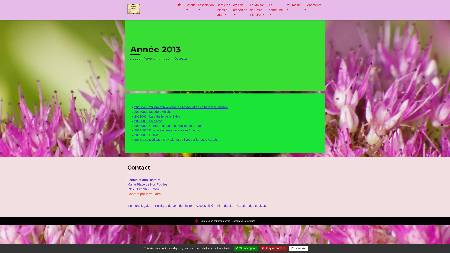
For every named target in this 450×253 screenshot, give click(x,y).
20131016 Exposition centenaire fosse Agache (164, 130)
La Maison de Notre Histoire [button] (257, 10)
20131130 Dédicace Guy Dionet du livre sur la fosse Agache (174, 140)
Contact (138, 167)
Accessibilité (204, 205)
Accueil (136, 58)
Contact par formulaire (144, 194)
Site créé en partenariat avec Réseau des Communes (227, 221)
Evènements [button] (312, 5)
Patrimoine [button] (293, 5)
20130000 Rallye (144, 135)
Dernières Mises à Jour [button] (223, 10)
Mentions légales (139, 205)
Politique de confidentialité (173, 205)
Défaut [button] (190, 5)
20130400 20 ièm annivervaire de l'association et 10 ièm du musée (179, 107)
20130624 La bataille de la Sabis (155, 117)
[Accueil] (149, 10)
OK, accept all (247, 248)
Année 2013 (177, 58)
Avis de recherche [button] (240, 7)
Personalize (298, 248)
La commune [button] (276, 7)
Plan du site (225, 205)
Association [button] (206, 5)
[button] (179, 5)
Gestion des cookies (251, 205)
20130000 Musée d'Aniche (151, 112)
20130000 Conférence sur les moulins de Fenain (166, 126)
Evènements (155, 58)
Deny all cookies (274, 248)
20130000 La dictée (146, 121)
